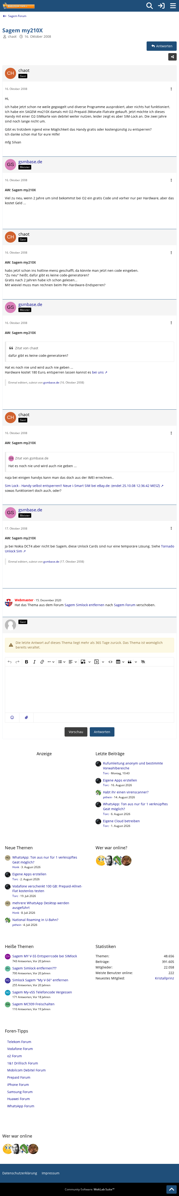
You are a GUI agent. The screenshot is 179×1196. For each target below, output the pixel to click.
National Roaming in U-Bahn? (35, 919)
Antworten (102, 732)
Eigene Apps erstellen (120, 780)
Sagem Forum (124, 605)
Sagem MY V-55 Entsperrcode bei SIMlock (44, 956)
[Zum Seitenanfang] (171, 1189)
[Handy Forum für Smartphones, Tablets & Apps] (18, 5)
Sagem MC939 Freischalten (33, 1004)
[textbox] (89, 689)
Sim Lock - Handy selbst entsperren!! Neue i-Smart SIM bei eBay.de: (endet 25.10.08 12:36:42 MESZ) (82, 485)
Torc (106, 773)
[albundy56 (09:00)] (109, 860)
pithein (107, 797)
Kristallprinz (164, 978)
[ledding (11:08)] (101, 860)
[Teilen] (172, 57)
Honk (15, 867)
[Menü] (173, 5)
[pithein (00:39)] (118, 860)
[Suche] (149, 5)
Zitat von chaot (26, 348)
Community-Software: (89, 1189)
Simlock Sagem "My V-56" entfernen (40, 980)
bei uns (98, 372)
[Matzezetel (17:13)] (126, 860)
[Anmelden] (161, 6)
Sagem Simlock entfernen (84, 605)
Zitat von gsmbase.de (31, 458)
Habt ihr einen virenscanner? (125, 792)
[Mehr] (171, 89)
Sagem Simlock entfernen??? (34, 968)
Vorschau (76, 732)
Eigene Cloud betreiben (121, 821)
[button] (12, 717)
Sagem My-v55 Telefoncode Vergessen (42, 992)
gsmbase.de (51, 382)
